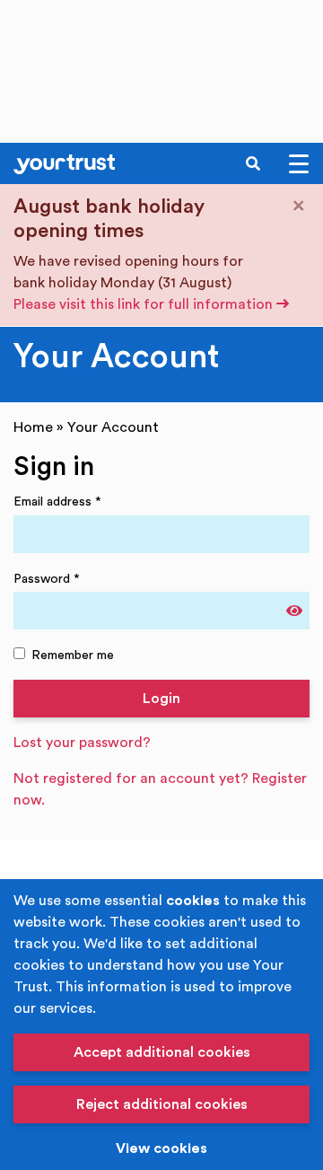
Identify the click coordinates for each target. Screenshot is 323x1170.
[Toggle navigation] (299, 164)
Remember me (72, 655)
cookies (193, 900)
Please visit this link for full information (144, 304)
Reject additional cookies (162, 1104)
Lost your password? (82, 742)
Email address (57, 501)
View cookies (161, 1148)
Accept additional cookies (162, 1052)
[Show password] (294, 610)
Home (33, 427)
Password (46, 578)
